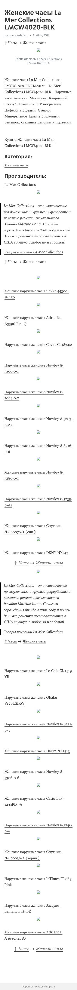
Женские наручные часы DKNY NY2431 (37, 552)
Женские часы (34, 42)
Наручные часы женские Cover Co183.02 (38, 344)
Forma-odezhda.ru (16, 35)
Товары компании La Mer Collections (33, 252)
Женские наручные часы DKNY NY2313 (37, 751)
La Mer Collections (20, 184)
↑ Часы (10, 42)
